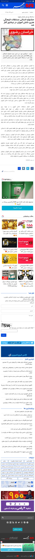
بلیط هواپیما (18, 473)
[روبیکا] (16, 522)
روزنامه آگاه (9, 478)
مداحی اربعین (29, 467)
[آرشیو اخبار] (10, 522)
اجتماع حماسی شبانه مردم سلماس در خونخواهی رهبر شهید (17, 368)
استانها (31, 12)
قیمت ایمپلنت (16, 470)
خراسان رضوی (25, 12)
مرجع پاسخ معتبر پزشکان (8, 467)
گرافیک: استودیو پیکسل (12, 556)
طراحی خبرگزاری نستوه (26, 556)
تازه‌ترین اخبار (29, 359)
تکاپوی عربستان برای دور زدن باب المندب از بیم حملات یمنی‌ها (16, 385)
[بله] (24, 522)
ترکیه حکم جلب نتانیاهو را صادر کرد (23, 412)
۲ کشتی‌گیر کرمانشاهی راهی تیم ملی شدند (21, 429)
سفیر (4, 461)
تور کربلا (12, 464)
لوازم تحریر (29, 461)
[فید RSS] (13, 522)
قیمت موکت (19, 464)
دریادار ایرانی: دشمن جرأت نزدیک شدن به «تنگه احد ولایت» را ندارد (17, 433)
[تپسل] (3, 180)
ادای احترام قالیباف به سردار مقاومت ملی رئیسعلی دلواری (18, 420)
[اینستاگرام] (22, 522)
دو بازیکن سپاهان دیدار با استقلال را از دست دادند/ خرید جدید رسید (18, 416)
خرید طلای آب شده (28, 464)
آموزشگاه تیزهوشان (28, 473)
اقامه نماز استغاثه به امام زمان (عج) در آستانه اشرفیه (19, 399)
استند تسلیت (5, 464)
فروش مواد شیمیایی (28, 470)
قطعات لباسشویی (6, 470)
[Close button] (34, 542)
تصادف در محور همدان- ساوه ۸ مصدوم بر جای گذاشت (18, 438)
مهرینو (3, 475)
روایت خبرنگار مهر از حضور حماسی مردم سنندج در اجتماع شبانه (18, 377)
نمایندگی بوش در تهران (7, 473)
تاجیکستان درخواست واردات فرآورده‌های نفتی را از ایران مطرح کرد (17, 442)
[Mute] (6, 197)
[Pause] (4, 197)
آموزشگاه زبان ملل (28, 475)
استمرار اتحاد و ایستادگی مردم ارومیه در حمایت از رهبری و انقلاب (17, 372)
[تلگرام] (27, 522)
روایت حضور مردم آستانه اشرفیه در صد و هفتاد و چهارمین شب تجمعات (17, 403)
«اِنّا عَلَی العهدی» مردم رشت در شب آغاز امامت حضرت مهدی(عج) (18, 395)
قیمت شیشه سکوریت (16, 461)
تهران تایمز (26, 478)
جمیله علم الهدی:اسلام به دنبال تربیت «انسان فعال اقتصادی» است (16, 425)
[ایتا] (7, 522)
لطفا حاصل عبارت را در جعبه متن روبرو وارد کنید (21, 328)
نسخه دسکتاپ (17, 529)
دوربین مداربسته (20, 467)
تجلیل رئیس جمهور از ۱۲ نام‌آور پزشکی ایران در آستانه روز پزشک (18, 453)
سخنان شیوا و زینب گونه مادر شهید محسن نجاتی (19, 382)
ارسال (3, 335)
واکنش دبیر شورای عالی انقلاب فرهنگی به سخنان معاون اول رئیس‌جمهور (17, 447)
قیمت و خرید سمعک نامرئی (14, 475)
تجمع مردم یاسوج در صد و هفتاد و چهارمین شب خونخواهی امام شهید (17, 389)
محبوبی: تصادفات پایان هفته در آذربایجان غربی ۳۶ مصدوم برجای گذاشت (17, 363)
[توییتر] (19, 522)
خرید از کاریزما (17, 208)
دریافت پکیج (11, 550)
